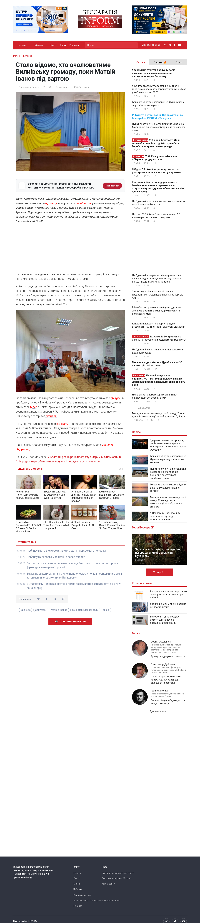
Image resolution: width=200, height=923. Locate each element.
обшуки (115, 398)
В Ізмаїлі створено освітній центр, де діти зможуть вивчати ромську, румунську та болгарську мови (156, 310)
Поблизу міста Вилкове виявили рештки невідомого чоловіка (66, 550)
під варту (51, 203)
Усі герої (158, 572)
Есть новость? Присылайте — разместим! (96, 900)
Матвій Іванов (59, 609)
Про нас (77, 906)
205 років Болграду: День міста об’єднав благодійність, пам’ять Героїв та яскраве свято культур (156, 143)
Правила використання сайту (118, 873)
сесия (106, 609)
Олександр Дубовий (163, 664)
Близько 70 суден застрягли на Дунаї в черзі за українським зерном (158, 104)
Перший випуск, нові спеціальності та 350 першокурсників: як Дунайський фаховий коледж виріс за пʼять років (158, 380)
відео (33, 407)
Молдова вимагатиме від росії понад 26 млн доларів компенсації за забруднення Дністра (158, 415)
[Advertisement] (70, 248)
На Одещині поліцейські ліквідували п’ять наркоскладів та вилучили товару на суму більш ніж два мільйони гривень (156, 278)
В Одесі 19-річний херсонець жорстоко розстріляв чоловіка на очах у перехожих (157, 171)
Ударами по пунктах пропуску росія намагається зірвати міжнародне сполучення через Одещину (153, 73)
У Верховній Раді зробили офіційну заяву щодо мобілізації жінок (165, 516)
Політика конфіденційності (116, 878)
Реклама (74, 45)
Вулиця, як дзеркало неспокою (168, 656)
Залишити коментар (72, 621)
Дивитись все (158, 711)
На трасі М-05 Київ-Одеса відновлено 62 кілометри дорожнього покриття (156, 216)
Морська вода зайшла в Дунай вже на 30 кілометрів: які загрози (157, 364)
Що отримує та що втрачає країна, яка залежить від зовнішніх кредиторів (166, 679)
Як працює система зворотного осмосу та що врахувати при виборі (168, 594)
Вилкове (25, 609)
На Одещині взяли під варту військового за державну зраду (157, 351)
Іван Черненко (159, 690)
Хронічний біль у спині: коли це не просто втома (168, 605)
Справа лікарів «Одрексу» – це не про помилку (168, 702)
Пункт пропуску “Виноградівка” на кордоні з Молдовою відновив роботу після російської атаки (158, 127)
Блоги (63, 45)
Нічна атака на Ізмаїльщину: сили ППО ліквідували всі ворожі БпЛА (154, 396)
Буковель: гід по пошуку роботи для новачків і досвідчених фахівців (164, 619)
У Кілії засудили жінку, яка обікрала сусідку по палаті (154, 158)
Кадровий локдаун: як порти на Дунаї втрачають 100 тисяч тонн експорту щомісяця (158, 325)
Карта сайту (108, 883)
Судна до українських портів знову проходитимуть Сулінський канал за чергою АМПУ (157, 294)
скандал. (51, 416)
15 (155, 369)
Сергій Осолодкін (161, 641)
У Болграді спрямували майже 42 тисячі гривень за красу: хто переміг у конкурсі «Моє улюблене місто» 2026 (159, 89)
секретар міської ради (85, 609)
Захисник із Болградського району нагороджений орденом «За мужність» (159, 338)
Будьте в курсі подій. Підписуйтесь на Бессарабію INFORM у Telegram (157, 117)
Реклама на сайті (82, 895)
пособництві (84, 203)
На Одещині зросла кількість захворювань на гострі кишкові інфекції (158, 203)
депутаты (40, 609)
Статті (53, 45)
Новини (77, 873)
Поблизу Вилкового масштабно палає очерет (56, 556)
